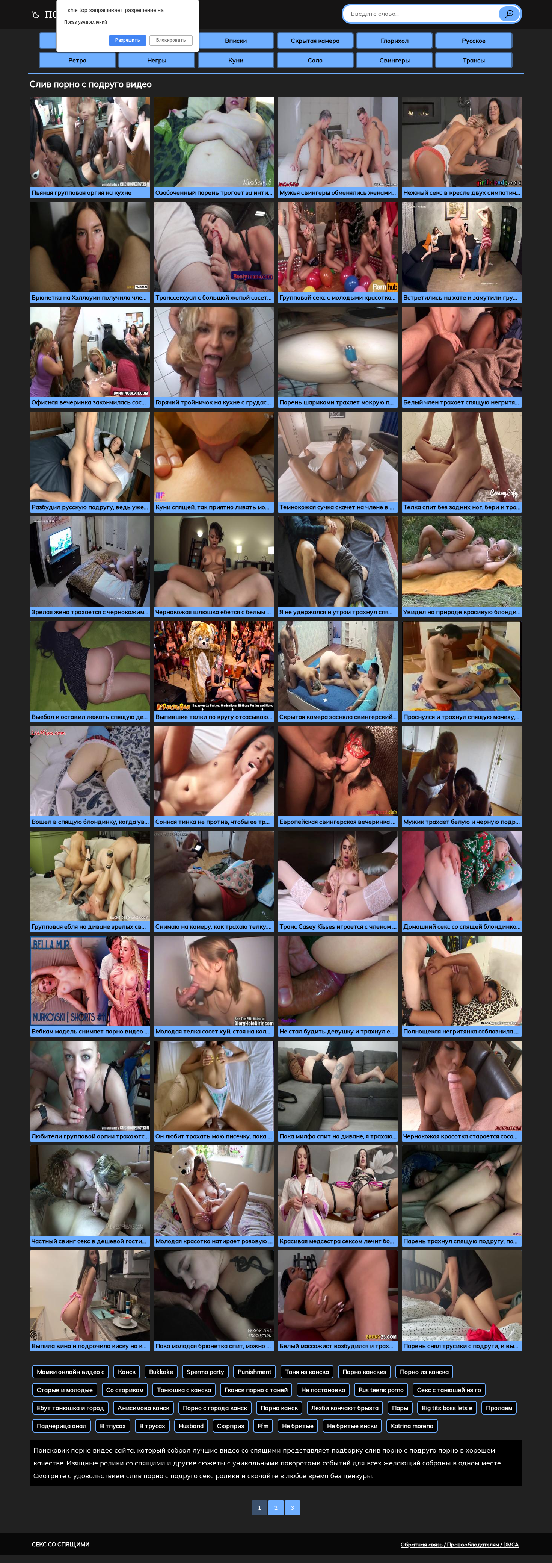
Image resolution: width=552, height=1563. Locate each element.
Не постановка (323, 1390)
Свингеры (395, 60)
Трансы (474, 60)
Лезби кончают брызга (345, 1408)
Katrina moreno (412, 1426)
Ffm (263, 1426)
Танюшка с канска (184, 1390)
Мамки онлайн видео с (70, 1371)
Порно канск (279, 1408)
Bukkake (161, 1371)
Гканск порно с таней (256, 1390)
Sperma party (205, 1371)
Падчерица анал (61, 1426)
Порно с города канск (215, 1408)
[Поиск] (509, 13)
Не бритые (298, 1426)
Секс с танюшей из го (449, 1390)
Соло (315, 60)
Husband (191, 1426)
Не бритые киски (352, 1426)
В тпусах (113, 1426)
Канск (127, 1371)
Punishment (254, 1371)
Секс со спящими (60, 1544)
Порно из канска (424, 1371)
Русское (474, 40)
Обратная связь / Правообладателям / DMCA (460, 1544)
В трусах (152, 1426)
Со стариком (124, 1390)
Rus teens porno (381, 1390)
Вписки (236, 40)
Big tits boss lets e (447, 1408)
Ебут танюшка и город (70, 1408)
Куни (235, 60)
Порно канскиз (364, 1371)
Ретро (77, 60)
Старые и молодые (65, 1390)
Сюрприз (230, 1426)
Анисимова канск (143, 1408)
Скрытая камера (315, 40)
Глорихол (395, 40)
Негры (156, 60)
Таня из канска (307, 1371)
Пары (400, 1408)
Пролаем (499, 1408)
